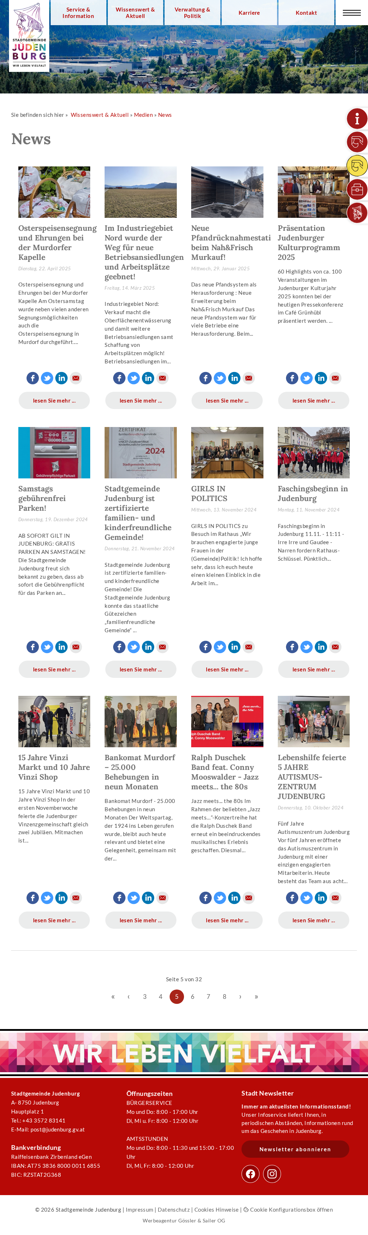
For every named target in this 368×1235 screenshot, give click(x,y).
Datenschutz (174, 1209)
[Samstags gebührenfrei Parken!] (54, 455)
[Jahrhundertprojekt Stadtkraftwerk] (357, 165)
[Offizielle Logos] (357, 213)
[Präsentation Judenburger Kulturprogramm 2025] (314, 194)
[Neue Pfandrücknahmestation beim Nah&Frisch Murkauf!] (227, 194)
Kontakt (306, 12)
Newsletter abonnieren (295, 1149)
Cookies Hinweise (216, 1209)
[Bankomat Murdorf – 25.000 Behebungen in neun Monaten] (141, 724)
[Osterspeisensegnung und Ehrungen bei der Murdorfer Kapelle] (54, 194)
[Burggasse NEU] (357, 142)
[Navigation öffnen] (352, 12)
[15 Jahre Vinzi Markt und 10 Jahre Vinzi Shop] (54, 724)
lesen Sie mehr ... (54, 400)
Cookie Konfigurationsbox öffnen (291, 1209)
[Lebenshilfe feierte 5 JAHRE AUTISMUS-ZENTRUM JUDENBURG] (314, 724)
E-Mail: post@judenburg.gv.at (48, 1129)
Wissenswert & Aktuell (135, 12)
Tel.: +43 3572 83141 (38, 1120)
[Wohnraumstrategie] (357, 118)
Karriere (249, 12)
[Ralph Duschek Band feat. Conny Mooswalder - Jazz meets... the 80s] (227, 724)
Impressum (139, 1209)
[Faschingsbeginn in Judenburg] (314, 455)
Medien (143, 114)
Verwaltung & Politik (192, 12)
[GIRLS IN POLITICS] (227, 455)
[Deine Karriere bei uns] (357, 189)
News (165, 114)
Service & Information (78, 12)
